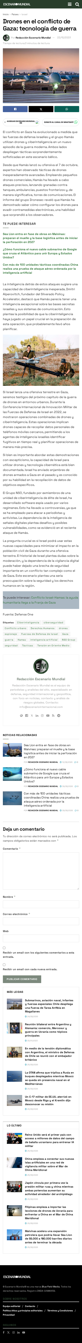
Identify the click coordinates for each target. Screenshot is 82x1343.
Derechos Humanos (43, 628)
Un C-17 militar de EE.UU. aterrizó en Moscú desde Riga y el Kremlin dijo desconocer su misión (48, 1100)
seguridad (11, 645)
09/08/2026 (67, 786)
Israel (24, 14)
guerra (9, 639)
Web (6, 931)
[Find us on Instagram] (13, 1332)
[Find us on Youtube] (23, 1332)
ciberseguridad (53, 622)
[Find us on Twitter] (8, 1332)
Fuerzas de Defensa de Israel (39, 634)
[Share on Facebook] (15, 109)
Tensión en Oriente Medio (53, 645)
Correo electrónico (16, 914)
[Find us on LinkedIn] (18, 1332)
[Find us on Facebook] (3, 1332)
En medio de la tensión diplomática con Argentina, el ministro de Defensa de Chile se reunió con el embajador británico (49, 1054)
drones (63, 628)
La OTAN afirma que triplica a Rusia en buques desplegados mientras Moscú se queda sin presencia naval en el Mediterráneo (49, 1078)
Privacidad (9, 1314)
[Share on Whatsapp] (66, 109)
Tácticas (27, 645)
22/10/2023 (64, 37)
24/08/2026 (32, 1016)
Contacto (30, 1306)
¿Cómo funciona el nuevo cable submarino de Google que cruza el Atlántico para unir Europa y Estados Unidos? (40, 253)
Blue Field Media (51, 1286)
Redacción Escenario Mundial (33, 37)
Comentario (12, 848)
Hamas (22, 639)
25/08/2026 (32, 1064)
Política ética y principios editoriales (23, 1310)
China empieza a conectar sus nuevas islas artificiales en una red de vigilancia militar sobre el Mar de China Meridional (49, 1164)
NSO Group (68, 639)
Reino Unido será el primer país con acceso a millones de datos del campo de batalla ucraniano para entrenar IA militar (49, 1140)
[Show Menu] (70, 4)
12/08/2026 (67, 762)
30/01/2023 (32, 1040)
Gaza (65, 634)
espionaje (11, 634)
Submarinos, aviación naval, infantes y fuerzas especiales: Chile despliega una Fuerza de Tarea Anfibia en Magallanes (49, 1006)
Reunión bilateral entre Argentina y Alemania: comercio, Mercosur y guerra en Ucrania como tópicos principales (48, 1030)
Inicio (6, 14)
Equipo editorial (11, 1306)
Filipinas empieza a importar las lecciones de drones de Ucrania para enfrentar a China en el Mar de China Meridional (49, 1212)
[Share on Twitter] (41, 109)
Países (15, 14)
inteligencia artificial (44, 639)
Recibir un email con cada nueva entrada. (30, 969)
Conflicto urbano (15, 628)
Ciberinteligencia (28, 622)
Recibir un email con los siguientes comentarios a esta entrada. (38, 955)
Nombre (9, 897)
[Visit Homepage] (17, 4)
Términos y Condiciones (60, 1310)
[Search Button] (77, 4)
